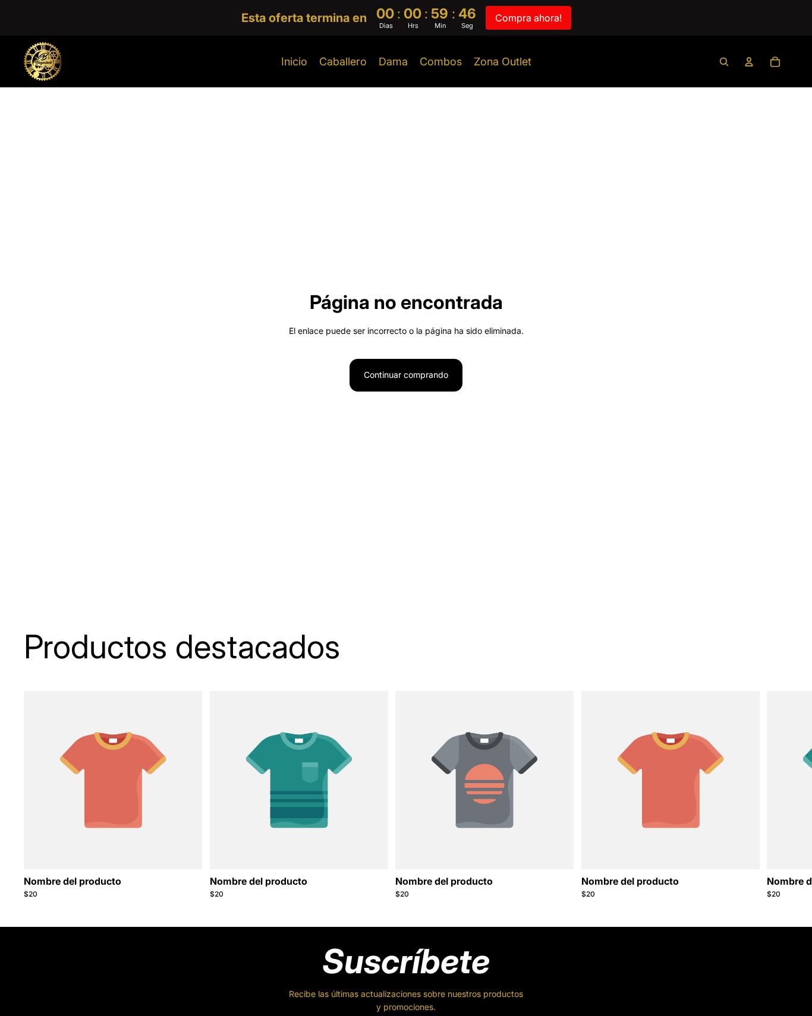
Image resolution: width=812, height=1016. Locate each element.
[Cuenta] (749, 62)
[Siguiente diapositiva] (775, 795)
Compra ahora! (528, 18)
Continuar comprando (406, 375)
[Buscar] (724, 62)
